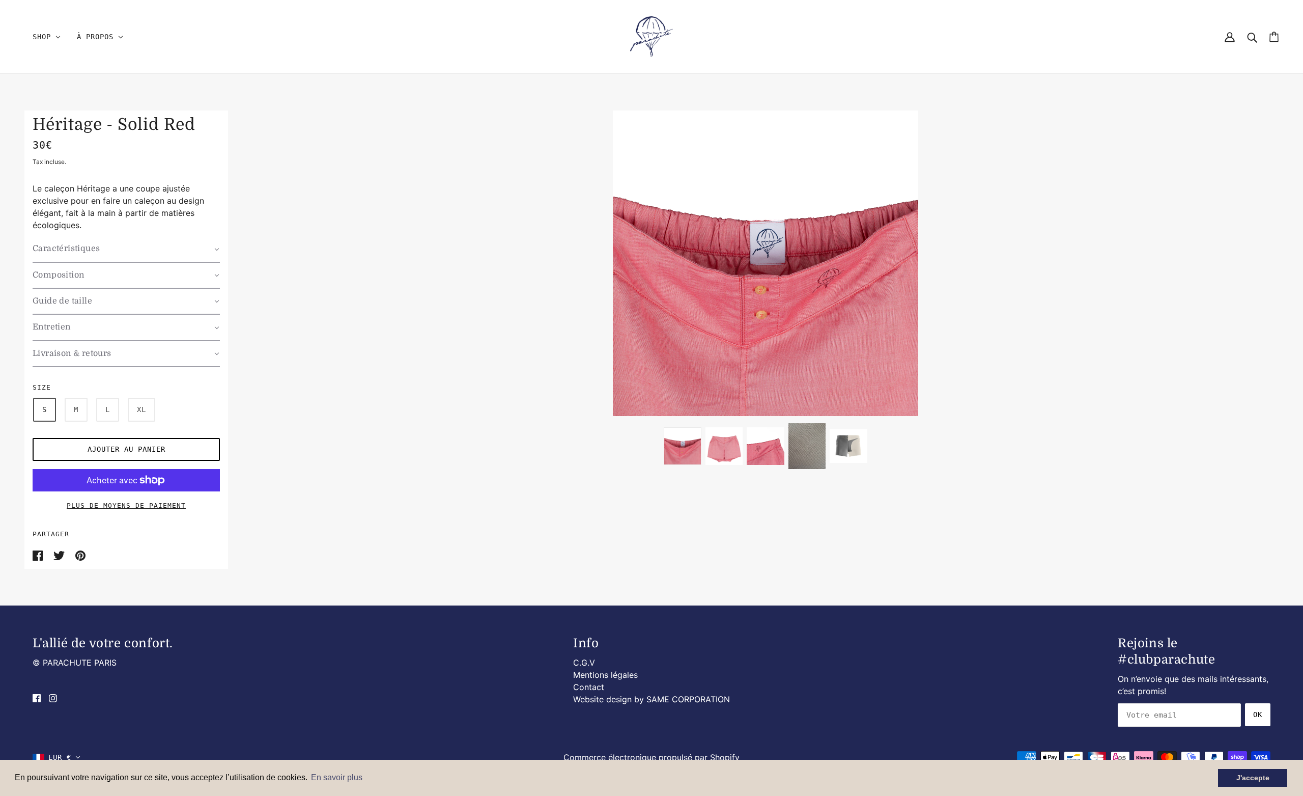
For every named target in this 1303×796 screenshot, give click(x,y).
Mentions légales (605, 675)
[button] (126, 249)
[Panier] (1274, 37)
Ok (1257, 714)
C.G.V (584, 662)
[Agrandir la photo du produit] (765, 263)
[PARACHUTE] (651, 36)
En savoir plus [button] (336, 777)
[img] (37, 697)
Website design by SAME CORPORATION (651, 699)
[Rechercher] (1252, 37)
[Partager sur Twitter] (60, 554)
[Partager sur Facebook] (39, 554)
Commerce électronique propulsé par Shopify (651, 757)
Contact (588, 687)
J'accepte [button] (1252, 778)
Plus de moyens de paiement (126, 505)
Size (42, 387)
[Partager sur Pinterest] (80, 554)
